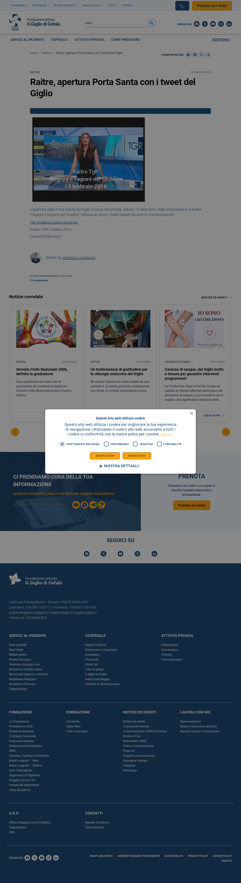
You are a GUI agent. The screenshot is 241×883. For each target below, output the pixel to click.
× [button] (191, 413)
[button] (120, 466)
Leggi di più (166, 434)
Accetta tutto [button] (105, 456)
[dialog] (120, 441)
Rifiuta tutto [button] (136, 456)
